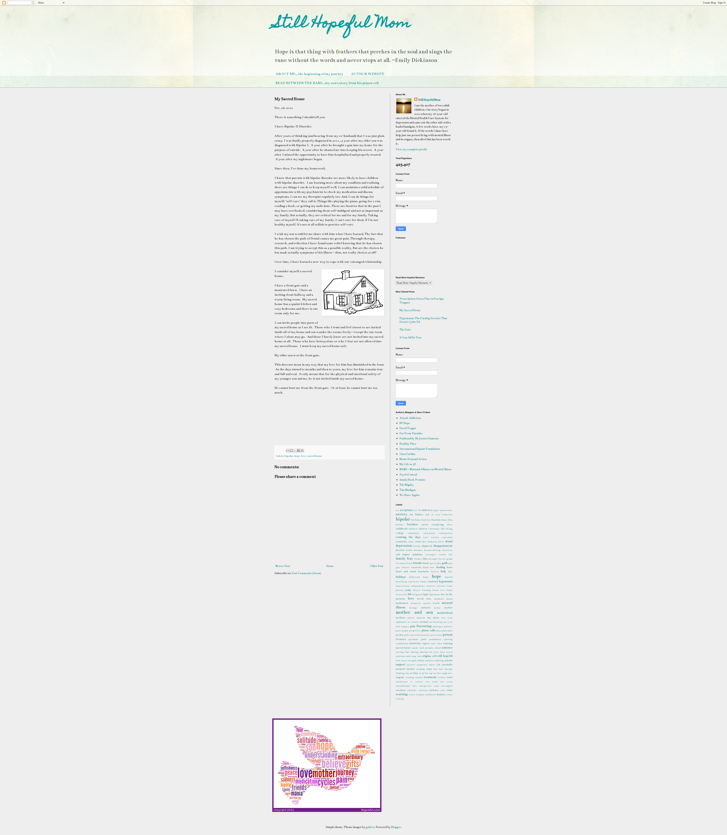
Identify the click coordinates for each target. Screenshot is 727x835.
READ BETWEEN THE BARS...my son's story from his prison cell (326, 83)
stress (420, 660)
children (413, 528)
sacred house (314, 456)
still (434, 656)
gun (450, 563)
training (409, 677)
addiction (427, 510)
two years (446, 681)
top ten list (435, 673)
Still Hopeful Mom (343, 24)
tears (429, 668)
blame (444, 519)
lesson (449, 590)
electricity (447, 550)
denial (448, 541)
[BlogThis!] (291, 450)
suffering (439, 660)
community (413, 533)
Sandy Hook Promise (412, 479)
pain (412, 626)
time (415, 673)
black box (426, 519)
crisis (418, 541)
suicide (448, 660)
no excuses (413, 622)
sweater (411, 664)
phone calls (428, 630)
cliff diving (446, 528)
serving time (403, 652)
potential (415, 635)
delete (441, 541)
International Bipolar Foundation (419, 449)
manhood (438, 598)
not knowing (435, 622)
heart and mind (406, 571)
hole (450, 571)
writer (448, 694)
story (404, 660)
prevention (436, 635)
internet (441, 586)
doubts (409, 550)
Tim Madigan (407, 490)
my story (433, 617)
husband (433, 581)
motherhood (444, 612)
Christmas (433, 528)
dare (424, 541)
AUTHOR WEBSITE (367, 74)
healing (440, 567)
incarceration (403, 586)
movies (410, 617)
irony (449, 586)
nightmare (401, 622)
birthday (415, 519)
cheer (449, 524)
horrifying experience (407, 581)
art (411, 514)
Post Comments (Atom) (306, 573)
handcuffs (416, 567)
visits (449, 690)
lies (405, 594)
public (424, 639)
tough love (446, 673)
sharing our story (429, 652)
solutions (400, 656)
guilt (445, 563)
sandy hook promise (422, 647)
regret (425, 643)
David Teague (407, 428)
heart (449, 567)
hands (426, 567)
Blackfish (435, 519)
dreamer (418, 550)
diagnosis (427, 545)
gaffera (370, 827)
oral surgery (402, 626)
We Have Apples (409, 495)
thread (408, 673)
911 (397, 510)
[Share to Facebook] (298, 450)
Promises (401, 639)
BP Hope (404, 423)
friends (417, 563)
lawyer (416, 590)
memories (416, 603)
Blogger (396, 827)
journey (400, 590)
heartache (423, 571)
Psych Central (408, 474)
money (437, 607)
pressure (425, 635)
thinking (400, 673)
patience (448, 626)
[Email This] (288, 450)
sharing (415, 652)
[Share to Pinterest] (302, 450)
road (432, 643)
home (425, 577)
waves (412, 694)
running (447, 643)
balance (419, 514)
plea (450, 630)
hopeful (448, 577)
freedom (400, 563)
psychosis (413, 639)
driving (437, 550)
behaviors (447, 514)
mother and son (414, 612)
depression (404, 546)
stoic (398, 660)
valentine (412, 690)
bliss (450, 519)
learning (426, 590)
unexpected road (428, 686)
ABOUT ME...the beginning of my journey (309, 74)
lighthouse (434, 594)
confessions (429, 533)
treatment (430, 677)
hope (297, 456)
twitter (419, 681)
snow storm (446, 652)
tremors (441, 677)
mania (449, 598)
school (437, 647)
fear (410, 559)
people (405, 630)
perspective (415, 630)
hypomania (445, 581)
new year (446, 617)
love (303, 456)
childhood (401, 528)
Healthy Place (407, 443)
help (443, 571)
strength (412, 660)
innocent (430, 586)
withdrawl (430, 694)
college (400, 533)
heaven (434, 571)
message (413, 607)
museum (421, 617)
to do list (423, 673)
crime (411, 541)
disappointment (442, 545)
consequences (445, 533)
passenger (438, 626)
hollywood (414, 577)
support (400, 664)
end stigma (403, 554)
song (413, 656)
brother (400, 524)
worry (441, 694)
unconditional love (406, 686)
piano (439, 630)
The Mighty (406, 484)
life (410, 594)
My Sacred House (410, 310)
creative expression (441, 537)
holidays (401, 576)
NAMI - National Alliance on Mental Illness (425, 469)
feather (418, 558)
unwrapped (446, 686)
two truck (432, 681)
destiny (417, 546)
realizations (402, 643)
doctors (400, 550)
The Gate (405, 329)
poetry (399, 634)
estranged (430, 554)
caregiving (438, 524)
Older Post (376, 566)
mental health (431, 603)
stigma (427, 656)
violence (434, 690)
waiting (402, 694)
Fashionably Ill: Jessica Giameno (419, 438)
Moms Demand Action (413, 459)
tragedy (400, 677)
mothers (400, 617)
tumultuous (402, 681)
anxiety (401, 514)
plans (445, 630)
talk (438, 664)
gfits (439, 563)
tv (411, 681)
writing (400, 698)
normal (424, 621)
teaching (420, 669)
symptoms (422, 664)
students (429, 660)
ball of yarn (433, 514)
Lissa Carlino (407, 454)
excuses (442, 554)
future (425, 563)
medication (402, 603)
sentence (447, 647)
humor (423, 581)
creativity (401, 541)
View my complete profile (411, 149)
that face (438, 669)
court (425, 537)
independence (418, 586)
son (408, 656)
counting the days (408, 537)
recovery (415, 643)
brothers (412, 524)
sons (419, 656)
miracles (426, 607)
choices (423, 528)
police (407, 635)
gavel (433, 563)
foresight (433, 558)
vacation (401, 690)
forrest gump (445, 558)
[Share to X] (295, 450)
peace (398, 630)
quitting (448, 639)
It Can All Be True (410, 337)
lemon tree (438, 590)
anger (436, 510)
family (401, 559)
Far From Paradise (411, 433)
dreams (427, 550)
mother (448, 607)
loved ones (424, 598)
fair (450, 554)
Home (330, 566)
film (425, 558)
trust (449, 677)
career (424, 524)
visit (442, 690)
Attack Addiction (410, 418)
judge (408, 590)
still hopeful (445, 656)
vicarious (423, 690)
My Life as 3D (407, 464)
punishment (435, 639)
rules (439, 643)
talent (432, 664)
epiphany (417, 554)
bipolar (289, 456)
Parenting (424, 626)
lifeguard (417, 594)
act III (417, 510)
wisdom (420, 694)
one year (447, 622)
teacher (410, 668)
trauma (419, 677)
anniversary (446, 510)
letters (399, 594)
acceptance (406, 510)
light (425, 594)
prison (447, 635)
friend (408, 563)
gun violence (403, 567)
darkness (432, 541)
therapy (448, 669)
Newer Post (282, 566)
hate (432, 567)
